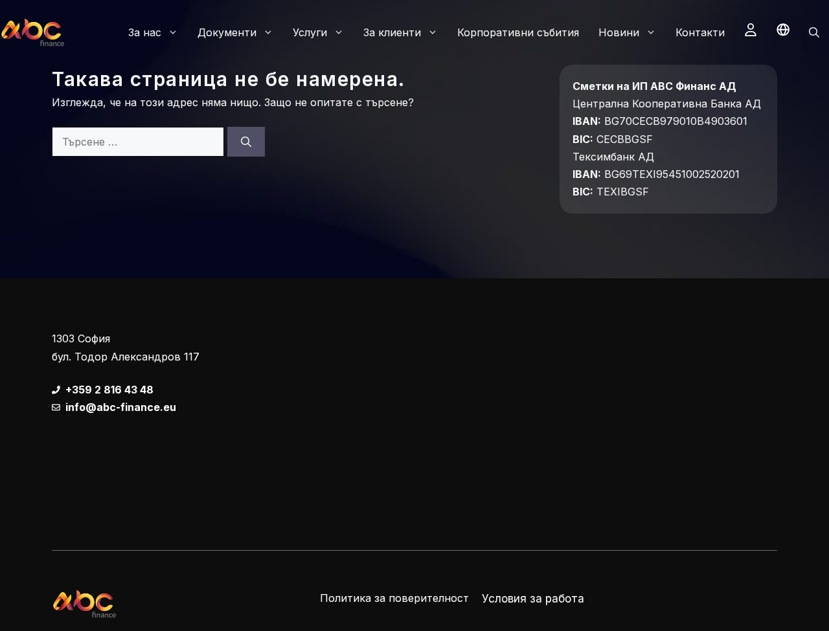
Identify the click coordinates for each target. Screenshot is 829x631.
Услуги (310, 32)
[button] (814, 32)
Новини (618, 32)
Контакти (700, 32)
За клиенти (392, 32)
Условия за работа (533, 598)
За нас (144, 32)
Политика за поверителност (394, 598)
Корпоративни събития (518, 32)
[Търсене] (246, 142)
